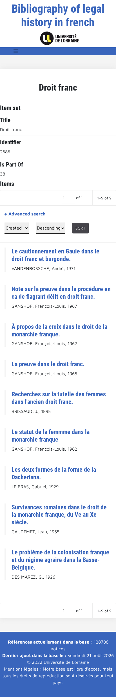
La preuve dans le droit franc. (48, 364)
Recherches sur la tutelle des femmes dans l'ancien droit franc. (59, 397)
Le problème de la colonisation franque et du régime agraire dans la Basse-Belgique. (60, 559)
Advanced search (27, 213)
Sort (80, 228)
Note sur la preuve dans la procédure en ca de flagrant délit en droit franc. (61, 292)
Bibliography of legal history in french (58, 15)
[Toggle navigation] (16, 51)
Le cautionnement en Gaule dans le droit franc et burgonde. (55, 255)
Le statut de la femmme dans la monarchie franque (51, 435)
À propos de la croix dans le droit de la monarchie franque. (59, 330)
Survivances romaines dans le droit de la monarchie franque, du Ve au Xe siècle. (59, 514)
